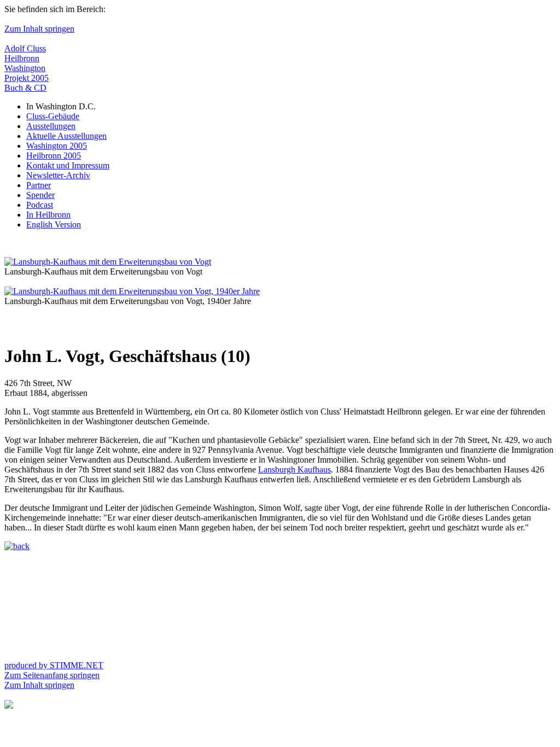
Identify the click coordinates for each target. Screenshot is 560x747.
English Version (53, 224)
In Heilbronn (48, 214)
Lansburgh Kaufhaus (294, 469)
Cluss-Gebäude (52, 116)
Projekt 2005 (26, 78)
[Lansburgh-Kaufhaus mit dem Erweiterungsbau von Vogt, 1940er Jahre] (132, 291)
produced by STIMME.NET (53, 665)
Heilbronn (21, 58)
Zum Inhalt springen (39, 28)
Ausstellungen (50, 126)
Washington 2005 (56, 145)
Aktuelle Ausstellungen (66, 136)
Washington (24, 68)
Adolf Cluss (25, 48)
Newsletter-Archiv (58, 175)
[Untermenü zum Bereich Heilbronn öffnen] (8, 705)
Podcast (39, 204)
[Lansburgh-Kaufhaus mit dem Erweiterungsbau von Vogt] (107, 261)
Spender (40, 195)
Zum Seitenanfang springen (52, 675)
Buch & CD (25, 87)
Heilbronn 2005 (53, 155)
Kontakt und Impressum (67, 165)
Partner (38, 185)
